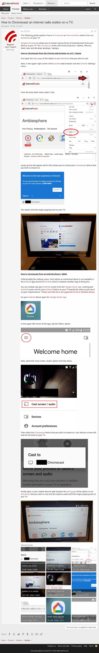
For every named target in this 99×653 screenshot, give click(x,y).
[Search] (95, 9)
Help (85, 646)
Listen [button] (25, 3)
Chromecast (58, 35)
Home (5, 9)
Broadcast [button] (38, 3)
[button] (35, 9)
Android (27, 281)
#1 (95, 31)
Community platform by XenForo (50, 651)
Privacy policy (76, 646)
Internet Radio (73, 35)
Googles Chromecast (30, 43)
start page (37, 58)
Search (92, 3)
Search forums (16, 13)
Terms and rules (63, 646)
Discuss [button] (50, 3)
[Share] (92, 31)
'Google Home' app (73, 287)
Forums (15, 8)
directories (25, 38)
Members (43, 9)
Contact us (52, 646)
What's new (28, 9)
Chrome (57, 63)
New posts (5, 13)
